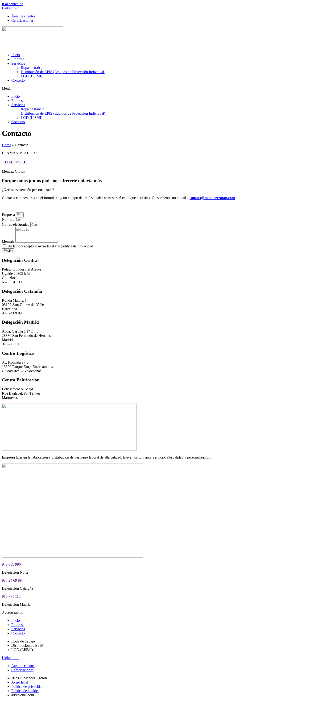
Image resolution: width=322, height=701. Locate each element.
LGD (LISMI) (31, 76)
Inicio (15, 55)
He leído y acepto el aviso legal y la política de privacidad (50, 246)
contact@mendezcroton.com (212, 198)
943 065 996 (11, 564)
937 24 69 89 (12, 580)
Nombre (8, 219)
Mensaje (8, 241)
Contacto (18, 80)
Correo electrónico (16, 224)
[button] (161, 88)
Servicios (18, 63)
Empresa (17, 59)
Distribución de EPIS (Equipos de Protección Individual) (63, 72)
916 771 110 (11, 596)
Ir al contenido (12, 4)
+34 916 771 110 (14, 162)
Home (6, 145)
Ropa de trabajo (32, 68)
